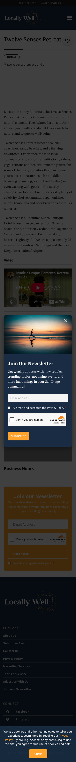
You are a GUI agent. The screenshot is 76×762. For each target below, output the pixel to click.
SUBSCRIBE (18, 436)
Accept (38, 753)
